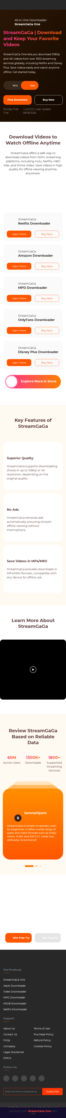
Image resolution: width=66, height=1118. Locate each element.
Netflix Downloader (15, 1009)
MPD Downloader (14, 997)
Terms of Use (42, 1028)
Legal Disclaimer (13, 1052)
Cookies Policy (43, 1046)
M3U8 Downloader (14, 1003)
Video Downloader (14, 992)
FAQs (6, 1040)
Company (9, 1046)
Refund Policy (42, 1040)
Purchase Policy (44, 1034)
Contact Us (10, 1034)
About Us (9, 1028)
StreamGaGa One (14, 980)
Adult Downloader (14, 986)
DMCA (7, 1058)
